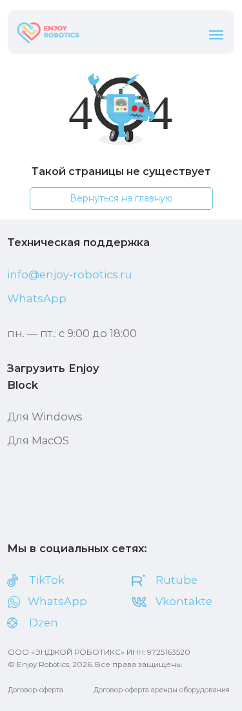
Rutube (176, 579)
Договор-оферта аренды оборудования (162, 690)
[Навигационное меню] (216, 34)
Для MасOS (38, 440)
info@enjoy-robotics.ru (69, 274)
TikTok (47, 579)
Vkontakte (184, 601)
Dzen (43, 622)
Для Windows (45, 416)
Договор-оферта (35, 690)
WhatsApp (36, 298)
